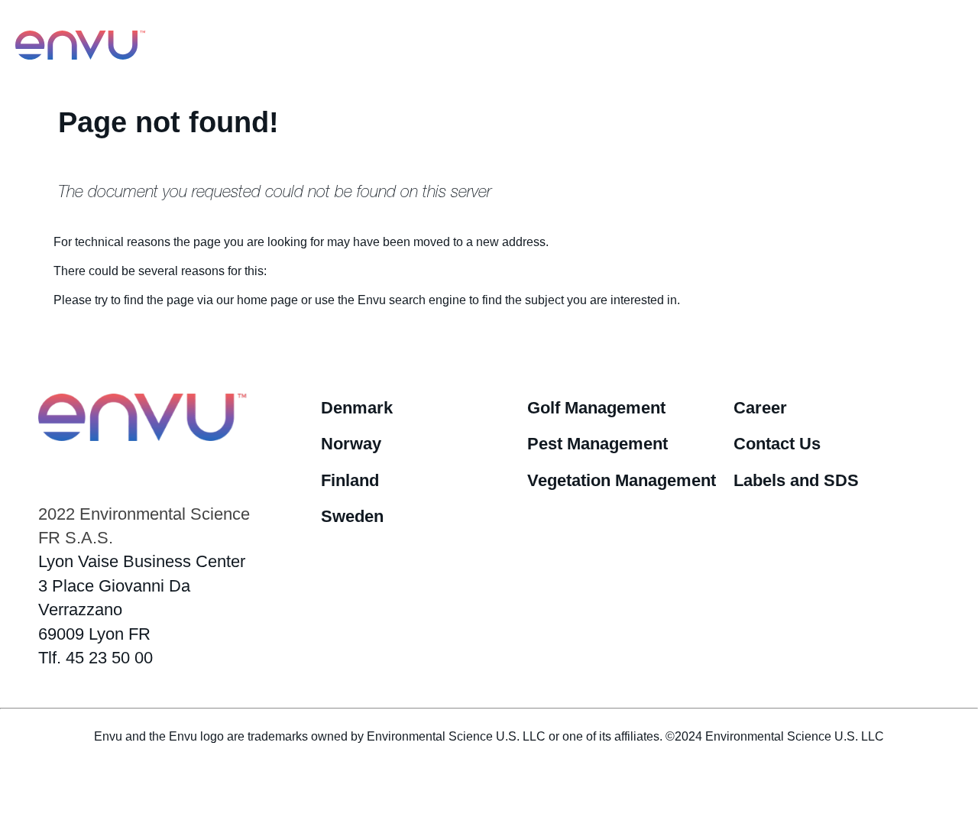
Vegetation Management (621, 480)
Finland (350, 480)
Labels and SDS (796, 480)
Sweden (352, 516)
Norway (351, 443)
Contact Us (777, 443)
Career (760, 407)
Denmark (357, 407)
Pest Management (597, 443)
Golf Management (596, 407)
